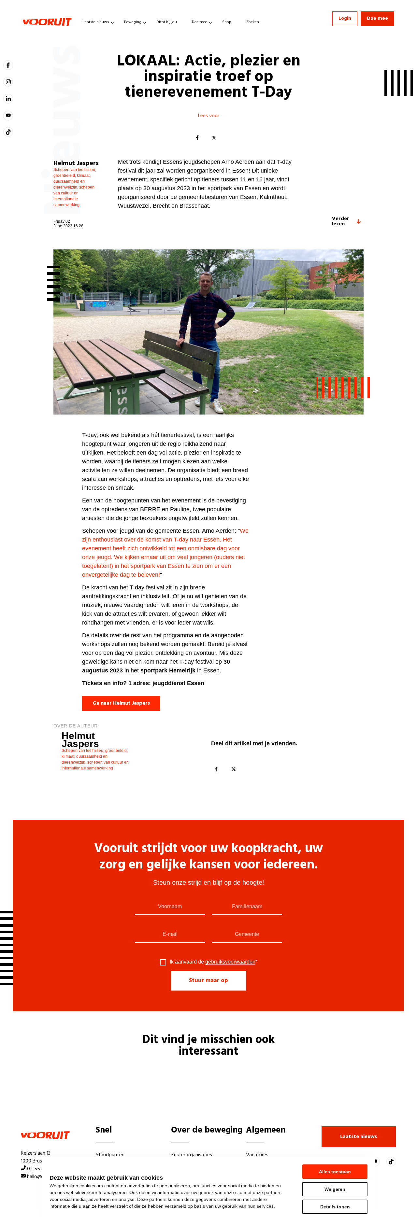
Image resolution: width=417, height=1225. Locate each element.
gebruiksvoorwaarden (230, 962)
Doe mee (199, 22)
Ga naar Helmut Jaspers (121, 703)
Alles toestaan (335, 1171)
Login (344, 18)
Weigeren (334, 1189)
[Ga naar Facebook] (8, 65)
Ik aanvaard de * (213, 962)
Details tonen (335, 1206)
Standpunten (110, 1155)
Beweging (132, 22)
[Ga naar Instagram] (8, 82)
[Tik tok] (8, 132)
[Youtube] (8, 115)
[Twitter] (214, 138)
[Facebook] (197, 138)
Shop (226, 22)
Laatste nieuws (95, 22)
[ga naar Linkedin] (8, 99)
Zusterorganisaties (191, 1155)
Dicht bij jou (166, 22)
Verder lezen (340, 221)
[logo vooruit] (47, 22)
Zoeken (252, 22)
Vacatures (257, 1155)
